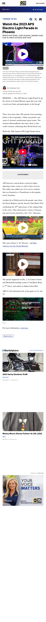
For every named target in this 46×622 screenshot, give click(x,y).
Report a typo (8, 336)
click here (24, 328)
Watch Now (40, 3)
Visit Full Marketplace (36, 350)
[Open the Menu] (4, 3)
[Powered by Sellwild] (40, 473)
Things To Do (10, 19)
